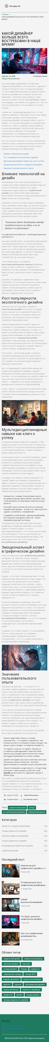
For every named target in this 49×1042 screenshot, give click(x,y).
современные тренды (12, 974)
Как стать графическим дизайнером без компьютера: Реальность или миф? (32, 935)
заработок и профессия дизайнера (16, 826)
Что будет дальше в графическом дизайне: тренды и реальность (31, 918)
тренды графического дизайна (14, 831)
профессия (8, 995)
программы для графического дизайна (17, 846)
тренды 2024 (30, 974)
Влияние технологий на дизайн (16, 154)
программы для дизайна (35, 984)
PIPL (3, 1031)
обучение (26, 964)
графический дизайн (17, 807)
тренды (32, 807)
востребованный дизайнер (14, 812)
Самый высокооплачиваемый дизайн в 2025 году (31, 901)
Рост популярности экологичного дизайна (21, 157)
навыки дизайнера (11, 989)
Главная (5, 14)
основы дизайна (10, 969)
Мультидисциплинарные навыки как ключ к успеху (24, 161)
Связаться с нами (9, 1033)
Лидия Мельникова (11, 78)
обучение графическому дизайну (15, 836)
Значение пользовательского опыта (18, 168)
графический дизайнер (33, 959)
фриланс (7, 984)
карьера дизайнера (11, 979)
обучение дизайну (11, 964)
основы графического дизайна (14, 841)
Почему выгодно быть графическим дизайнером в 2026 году (34, 884)
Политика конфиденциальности (15, 1028)
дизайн (19, 995)
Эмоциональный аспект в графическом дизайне (23, 164)
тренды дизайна (32, 995)
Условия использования (11, 1026)
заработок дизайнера (31, 989)
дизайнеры (34, 99)
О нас (4, 1023)
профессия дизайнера (32, 979)
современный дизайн (36, 812)
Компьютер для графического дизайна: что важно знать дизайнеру (34, 867)
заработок (35, 969)
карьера (18, 984)
